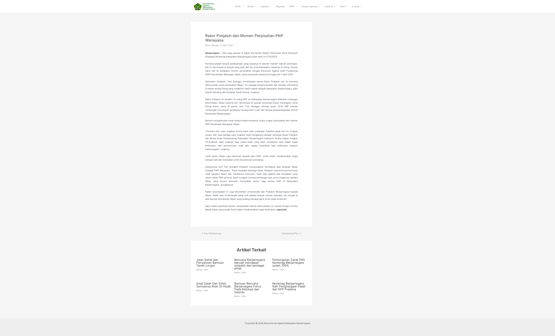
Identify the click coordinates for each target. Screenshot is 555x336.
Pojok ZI (329, 6)
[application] (241, 6)
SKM (342, 6)
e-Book (355, 6)
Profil (237, 6)
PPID (291, 6)
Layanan (265, 6)
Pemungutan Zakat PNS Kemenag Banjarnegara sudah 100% (288, 262)
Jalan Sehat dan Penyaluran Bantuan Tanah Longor (210, 262)
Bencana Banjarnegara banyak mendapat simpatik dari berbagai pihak (249, 264)
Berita (250, 6)
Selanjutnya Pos (291, 233)
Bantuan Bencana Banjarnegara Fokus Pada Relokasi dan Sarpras (247, 288)
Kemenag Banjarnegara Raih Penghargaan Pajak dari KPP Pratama (288, 286)
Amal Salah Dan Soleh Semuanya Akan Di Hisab (213, 285)
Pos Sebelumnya (211, 233)
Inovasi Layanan (309, 6)
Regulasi (280, 6)
